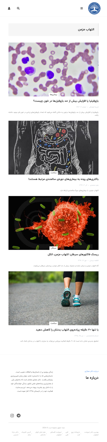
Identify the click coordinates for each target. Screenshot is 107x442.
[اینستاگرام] (12, 416)
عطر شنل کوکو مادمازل (41, 433)
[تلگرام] (18, 416)
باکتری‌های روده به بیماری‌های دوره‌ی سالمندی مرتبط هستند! (63, 179)
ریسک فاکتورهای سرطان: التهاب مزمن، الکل (73, 255)
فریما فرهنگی (94, 107)
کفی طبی (67, 433)
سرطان (53, 248)
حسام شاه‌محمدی (92, 336)
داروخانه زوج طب (75, 433)
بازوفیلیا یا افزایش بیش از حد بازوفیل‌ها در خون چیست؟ (66, 101)
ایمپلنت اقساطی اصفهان (55, 433)
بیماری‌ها (53, 94)
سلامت (53, 172)
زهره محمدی (94, 185)
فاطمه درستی (94, 260)
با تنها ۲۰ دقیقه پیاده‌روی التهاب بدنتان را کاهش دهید (67, 330)
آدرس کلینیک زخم (26, 433)
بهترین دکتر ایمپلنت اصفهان (91, 433)
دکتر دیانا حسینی (15, 433)
